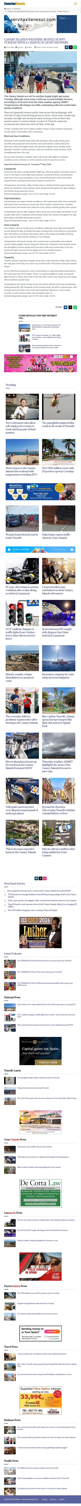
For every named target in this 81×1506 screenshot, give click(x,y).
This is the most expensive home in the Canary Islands (21, 851)
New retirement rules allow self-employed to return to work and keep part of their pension (21, 427)
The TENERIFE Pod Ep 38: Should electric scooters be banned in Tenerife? (44, 961)
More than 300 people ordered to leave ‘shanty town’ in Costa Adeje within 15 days (46, 1098)
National (17, 9)
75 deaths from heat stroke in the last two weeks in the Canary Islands (42, 1489)
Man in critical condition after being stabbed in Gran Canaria (58, 852)
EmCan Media (15, 1499)
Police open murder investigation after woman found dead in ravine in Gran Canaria (42, 900)
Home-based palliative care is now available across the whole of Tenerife (43, 1478)
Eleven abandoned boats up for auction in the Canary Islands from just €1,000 (21, 765)
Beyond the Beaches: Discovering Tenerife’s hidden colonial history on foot (58, 810)
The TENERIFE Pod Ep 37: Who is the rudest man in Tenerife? (39, 972)
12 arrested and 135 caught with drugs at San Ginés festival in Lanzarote (57, 632)
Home (8, 9)
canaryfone (34, 1499)
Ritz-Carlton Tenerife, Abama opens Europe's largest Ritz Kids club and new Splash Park (58, 721)
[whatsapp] (75, 47)
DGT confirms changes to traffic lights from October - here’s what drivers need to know (46, 337)
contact (61, 1499)
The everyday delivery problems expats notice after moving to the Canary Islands (22, 720)
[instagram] (45, 878)
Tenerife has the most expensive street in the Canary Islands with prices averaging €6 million (42, 905)
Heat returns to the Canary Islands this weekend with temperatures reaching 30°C (46, 327)
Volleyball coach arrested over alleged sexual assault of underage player (22, 810)
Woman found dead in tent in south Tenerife (33, 1088)
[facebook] (66, 47)
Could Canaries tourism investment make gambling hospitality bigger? (42, 1448)
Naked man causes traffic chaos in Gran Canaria (56, 536)
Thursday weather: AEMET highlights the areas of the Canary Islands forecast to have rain (57, 766)
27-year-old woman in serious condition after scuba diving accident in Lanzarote (22, 590)
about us (53, 1499)
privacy (44, 1499)
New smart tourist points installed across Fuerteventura (37, 1314)
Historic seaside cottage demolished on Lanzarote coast (20, 678)
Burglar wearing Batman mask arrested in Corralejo (35, 1303)
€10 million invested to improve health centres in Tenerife (37, 1468)
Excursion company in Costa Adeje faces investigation (58, 676)
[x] (71, 47)
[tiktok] (40, 878)
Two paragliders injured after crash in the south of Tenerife (58, 424)
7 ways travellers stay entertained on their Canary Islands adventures (57, 590)
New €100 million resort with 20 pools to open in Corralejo (58, 470)
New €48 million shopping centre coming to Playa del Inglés (32, 910)
